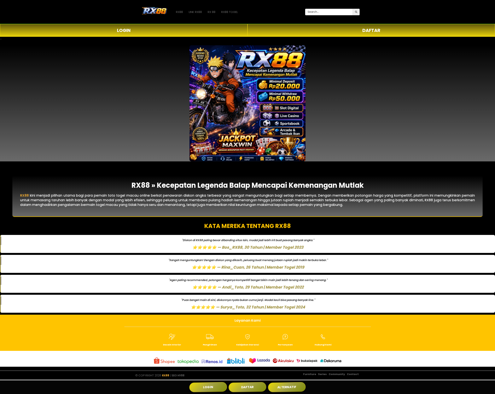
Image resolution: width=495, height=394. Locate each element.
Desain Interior (172, 344)
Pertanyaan (285, 344)
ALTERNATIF (287, 387)
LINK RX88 (195, 12)
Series (322, 374)
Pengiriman (210, 344)
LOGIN (124, 30)
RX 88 (211, 12)
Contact (353, 374)
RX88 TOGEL (229, 12)
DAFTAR (371, 30)
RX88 (179, 12)
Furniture (309, 374)
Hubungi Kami (323, 344)
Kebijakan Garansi (247, 344)
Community (337, 374)
